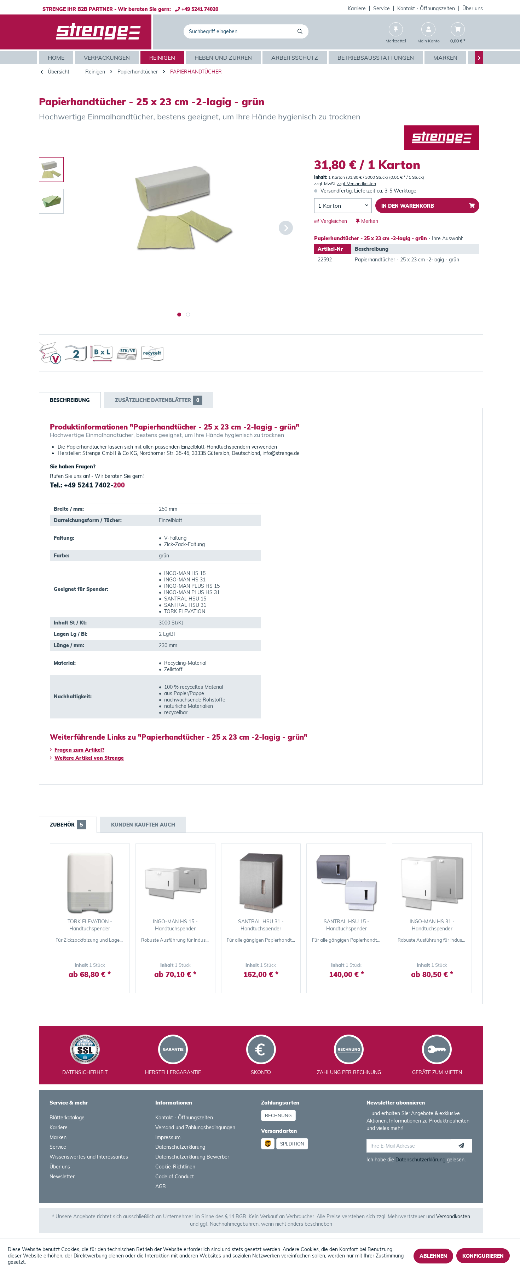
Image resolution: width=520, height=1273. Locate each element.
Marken (58, 1137)
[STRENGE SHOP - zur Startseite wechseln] (98, 32)
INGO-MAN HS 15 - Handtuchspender (175, 925)
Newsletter (62, 1176)
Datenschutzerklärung (180, 1147)
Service (381, 8)
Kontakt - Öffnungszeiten (426, 8)
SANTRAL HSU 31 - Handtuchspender (261, 925)
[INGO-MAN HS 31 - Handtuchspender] (432, 882)
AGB (160, 1186)
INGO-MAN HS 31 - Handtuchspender (432, 925)
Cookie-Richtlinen (175, 1167)
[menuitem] (357, 8)
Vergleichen (333, 221)
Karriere (357, 8)
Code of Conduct (174, 1176)
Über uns (472, 8)
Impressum (167, 1137)
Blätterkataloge (67, 1117)
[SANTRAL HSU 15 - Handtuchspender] (346, 882)
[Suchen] (301, 31)
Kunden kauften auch (143, 825)
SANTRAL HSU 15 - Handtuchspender (346, 925)
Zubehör (66, 825)
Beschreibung (70, 400)
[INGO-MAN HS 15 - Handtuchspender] (175, 882)
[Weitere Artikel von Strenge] (441, 137)
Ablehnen (433, 1256)
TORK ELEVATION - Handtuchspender (90, 925)
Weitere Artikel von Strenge (89, 758)
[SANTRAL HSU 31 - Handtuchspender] (261, 882)
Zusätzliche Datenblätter (157, 400)
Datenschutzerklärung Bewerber (192, 1157)
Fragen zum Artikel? (79, 750)
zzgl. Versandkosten (356, 183)
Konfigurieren (483, 1256)
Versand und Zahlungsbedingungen (195, 1127)
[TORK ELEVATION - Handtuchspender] (90, 882)
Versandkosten (453, 1216)
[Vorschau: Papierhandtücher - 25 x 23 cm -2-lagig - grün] (51, 169)
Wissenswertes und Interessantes (89, 1157)
